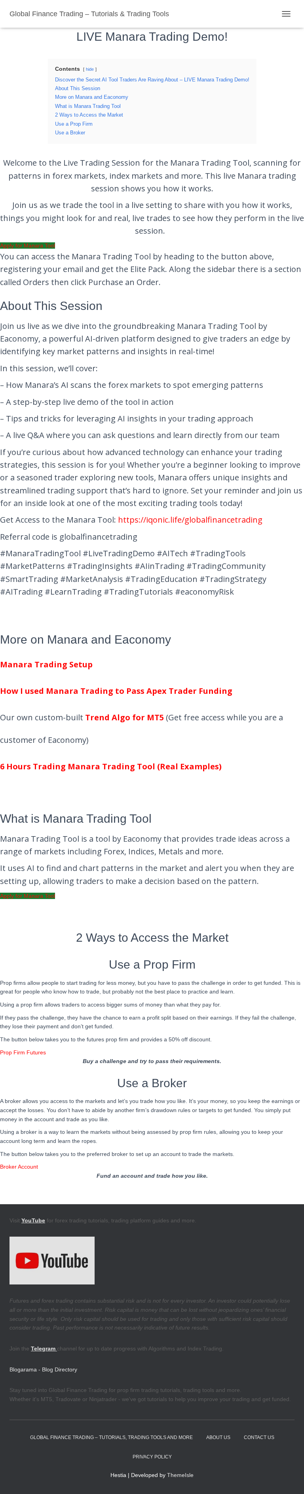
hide (90, 69)
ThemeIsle (180, 1475)
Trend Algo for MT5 (124, 717)
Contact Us (259, 1437)
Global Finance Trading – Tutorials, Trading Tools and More (111, 1437)
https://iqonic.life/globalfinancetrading (190, 519)
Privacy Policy (152, 1457)
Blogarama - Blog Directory (43, 1369)
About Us (218, 1437)
